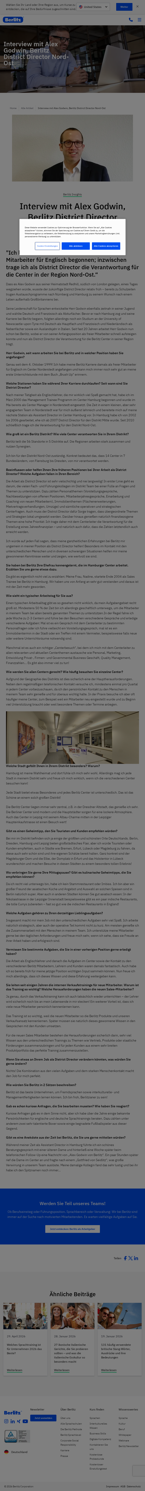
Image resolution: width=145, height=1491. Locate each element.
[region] (72, 237)
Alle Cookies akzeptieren (106, 246)
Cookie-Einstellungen (47, 246)
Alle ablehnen (75, 246)
